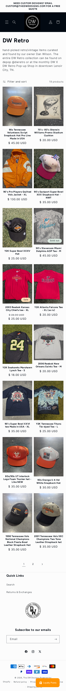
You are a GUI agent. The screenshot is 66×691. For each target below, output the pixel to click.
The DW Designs (31, 678)
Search (10, 584)
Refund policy (20, 682)
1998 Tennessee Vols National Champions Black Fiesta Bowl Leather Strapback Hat (17, 540)
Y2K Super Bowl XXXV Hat (17, 252)
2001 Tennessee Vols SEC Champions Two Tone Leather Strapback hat (48, 539)
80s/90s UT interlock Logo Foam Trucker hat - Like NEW (17, 479)
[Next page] (42, 564)
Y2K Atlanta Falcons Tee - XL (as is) (48, 309)
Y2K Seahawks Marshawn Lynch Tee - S (17, 369)
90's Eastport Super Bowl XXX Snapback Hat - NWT (48, 194)
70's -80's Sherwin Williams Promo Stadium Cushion (48, 132)
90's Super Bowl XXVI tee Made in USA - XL (17, 425)
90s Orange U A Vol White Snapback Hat (49, 481)
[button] (6, 22)
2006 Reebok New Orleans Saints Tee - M (49, 365)
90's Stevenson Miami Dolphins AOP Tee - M (48, 250)
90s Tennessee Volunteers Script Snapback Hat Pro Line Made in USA (17, 134)
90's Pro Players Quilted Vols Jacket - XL (17, 193)
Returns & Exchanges (19, 592)
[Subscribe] (55, 639)
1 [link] (24, 564)
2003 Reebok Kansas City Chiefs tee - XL (17, 309)
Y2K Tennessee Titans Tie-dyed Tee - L (48, 425)
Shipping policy (34, 687)
